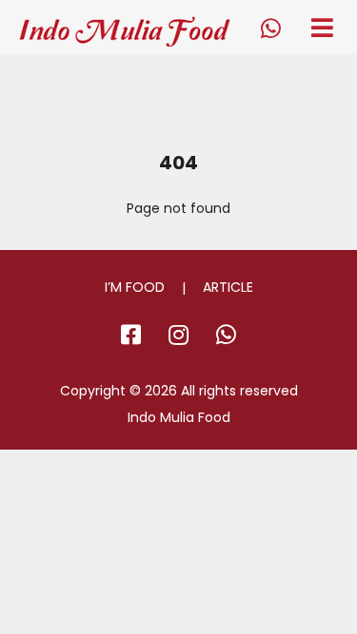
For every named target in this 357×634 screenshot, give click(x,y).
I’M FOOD (135, 287)
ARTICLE (228, 287)
